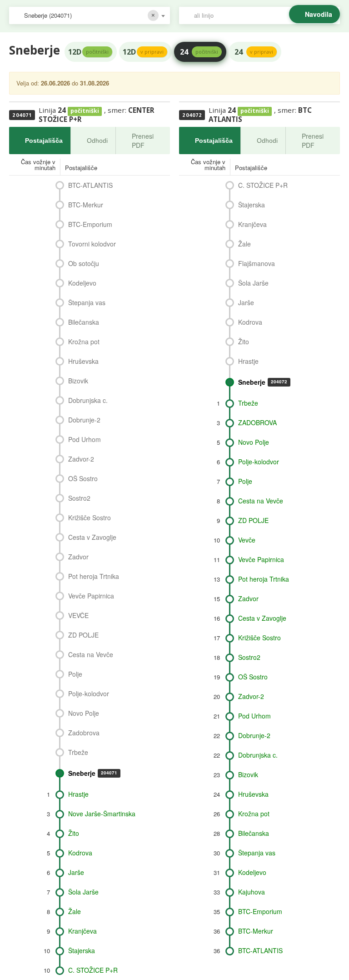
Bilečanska (83, 322)
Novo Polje (83, 713)
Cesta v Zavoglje (92, 537)
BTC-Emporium (90, 224)
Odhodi (97, 140)
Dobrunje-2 (84, 419)
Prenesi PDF (143, 140)
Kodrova (80, 852)
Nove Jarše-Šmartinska (101, 813)
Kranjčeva (82, 930)
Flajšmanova (256, 263)
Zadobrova (84, 732)
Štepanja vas (86, 302)
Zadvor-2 (81, 458)
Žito (73, 833)
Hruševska (83, 361)
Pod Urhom (84, 439)
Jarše (76, 872)
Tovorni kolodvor (92, 243)
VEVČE (78, 615)
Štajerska (81, 950)
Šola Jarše (83, 891)
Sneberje (92, 773)
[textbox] (264, 15)
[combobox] (89, 15)
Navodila (318, 14)
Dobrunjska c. (88, 400)
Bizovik (78, 380)
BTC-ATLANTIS (90, 185)
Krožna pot (84, 341)
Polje (75, 673)
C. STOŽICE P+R (93, 970)
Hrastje (78, 794)
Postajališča (44, 140)
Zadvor (78, 556)
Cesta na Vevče (90, 654)
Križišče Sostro (89, 517)
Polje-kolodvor (88, 693)
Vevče (246, 539)
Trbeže (78, 752)
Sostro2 (79, 498)
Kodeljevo (82, 282)
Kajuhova (251, 891)
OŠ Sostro (83, 478)
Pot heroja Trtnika (93, 576)
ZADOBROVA (257, 422)
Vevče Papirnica (91, 595)
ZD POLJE (83, 634)
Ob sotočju (83, 263)
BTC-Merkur (85, 204)
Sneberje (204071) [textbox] (48, 15)
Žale (74, 911)
